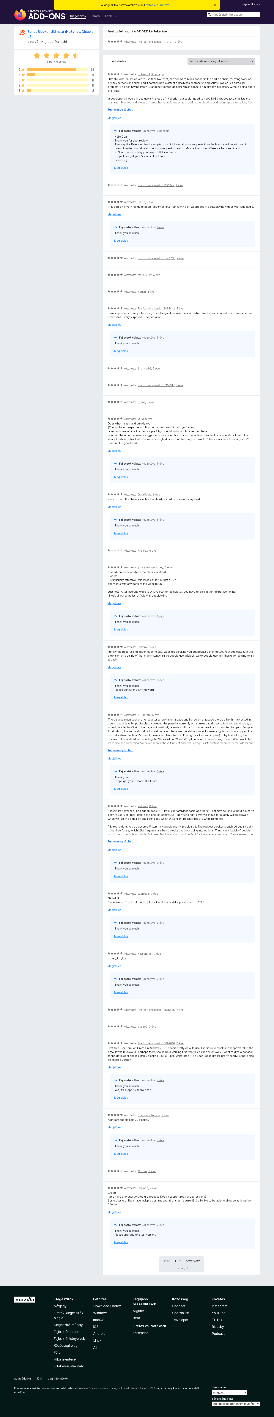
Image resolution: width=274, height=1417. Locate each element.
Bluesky (218, 1327)
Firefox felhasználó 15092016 (156, 1043)
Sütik (39, 1378)
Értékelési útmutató (69, 1366)
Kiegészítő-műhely (68, 1325)
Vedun (142, 291)
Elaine (141, 202)
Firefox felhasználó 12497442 (156, 308)
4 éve (156, 274)
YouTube (218, 1313)
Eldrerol (142, 647)
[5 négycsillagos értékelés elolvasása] (57, 74)
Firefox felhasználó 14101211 (156, 41)
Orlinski (142, 1171)
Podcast (218, 1334)
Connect (178, 1306)
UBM (141, 418)
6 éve (148, 418)
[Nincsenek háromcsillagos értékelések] (57, 79)
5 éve (180, 308)
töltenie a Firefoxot (158, 5)
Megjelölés (114, 117)
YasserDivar (145, 953)
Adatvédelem (22, 1378)
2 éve (179, 185)
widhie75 (143, 893)
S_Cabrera (144, 714)
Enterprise (140, 1333)
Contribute (180, 1313)
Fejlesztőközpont (67, 1332)
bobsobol (144, 74)
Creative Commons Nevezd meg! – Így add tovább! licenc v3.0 (116, 1388)
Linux (97, 1340)
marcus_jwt (145, 274)
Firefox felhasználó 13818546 (156, 1009)
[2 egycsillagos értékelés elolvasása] (57, 90)
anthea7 (143, 806)
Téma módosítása (223, 1398)
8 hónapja (157, 74)
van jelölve (48, 1388)
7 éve (178, 41)
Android (99, 1334)
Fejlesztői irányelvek (69, 1339)
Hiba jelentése (65, 1359)
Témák (95, 16)
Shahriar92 (144, 368)
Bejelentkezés (251, 4)
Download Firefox (107, 1306)
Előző (166, 1261)
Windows (100, 1313)
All (95, 1347)
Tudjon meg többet (120, 109)
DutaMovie (144, 494)
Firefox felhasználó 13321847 (156, 185)
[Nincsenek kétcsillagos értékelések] (57, 85)
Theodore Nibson (149, 1115)
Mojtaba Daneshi (53, 42)
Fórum (58, 1352)
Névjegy (60, 1306)
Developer (180, 1320)
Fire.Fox (143, 550)
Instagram (219, 1306)
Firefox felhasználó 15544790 (156, 258)
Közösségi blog (66, 1345)
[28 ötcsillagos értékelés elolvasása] (57, 69)
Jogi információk (58, 1378)
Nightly (138, 1311)
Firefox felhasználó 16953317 (156, 385)
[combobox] (233, 14)
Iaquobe (143, 1188)
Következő (193, 1261)
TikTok (217, 1320)
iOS (96, 1327)
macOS (98, 1320)
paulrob (142, 1026)
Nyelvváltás (219, 1387)
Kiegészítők (78, 16)
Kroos (141, 402)
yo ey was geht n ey (150, 567)
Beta (136, 1318)
